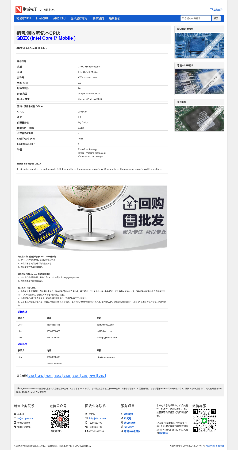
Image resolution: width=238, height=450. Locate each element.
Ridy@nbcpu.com (97, 418)
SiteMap (220, 445)
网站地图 (210, 445)
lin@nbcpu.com (25, 418)
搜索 (216, 18)
